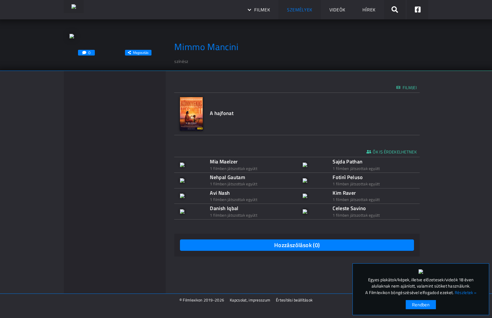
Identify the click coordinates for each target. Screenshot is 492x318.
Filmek (262, 9)
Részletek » (465, 293)
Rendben (421, 304)
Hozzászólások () (297, 245)
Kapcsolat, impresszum (250, 300)
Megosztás (141, 52)
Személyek (299, 9)
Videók (337, 9)
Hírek (369, 9)
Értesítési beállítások (294, 300)
